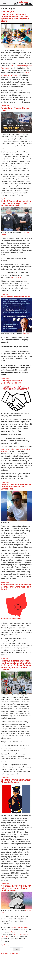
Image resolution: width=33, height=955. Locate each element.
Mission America (16, 932)
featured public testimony (19, 927)
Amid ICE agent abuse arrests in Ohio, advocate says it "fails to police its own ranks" (16, 203)
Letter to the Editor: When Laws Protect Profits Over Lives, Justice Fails (16, 486)
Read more (5, 106)
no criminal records (18, 277)
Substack (25, 334)
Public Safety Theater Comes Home (15, 109)
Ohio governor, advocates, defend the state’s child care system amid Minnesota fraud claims (15, 17)
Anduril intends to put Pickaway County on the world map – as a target (16, 586)
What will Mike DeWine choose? (16, 296)
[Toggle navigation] (4, 3)
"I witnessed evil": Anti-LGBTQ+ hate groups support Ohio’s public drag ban (16, 888)
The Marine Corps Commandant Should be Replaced (16, 781)
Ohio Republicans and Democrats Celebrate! (11, 381)
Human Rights (7, 11)
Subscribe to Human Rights (10, 953)
